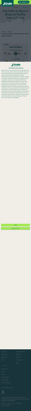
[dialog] (15, 205)
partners (9, 70)
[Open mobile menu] (16, 7)
